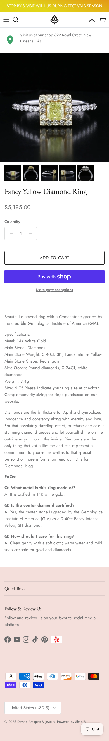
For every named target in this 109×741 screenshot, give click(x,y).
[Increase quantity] (32, 233)
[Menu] (6, 19)
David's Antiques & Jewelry (36, 721)
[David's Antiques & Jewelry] (54, 20)
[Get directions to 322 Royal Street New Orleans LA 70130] (10, 40)
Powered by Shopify (71, 721)
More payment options (54, 289)
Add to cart (54, 258)
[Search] (18, 19)
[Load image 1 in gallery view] (54, 107)
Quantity (12, 222)
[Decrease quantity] (10, 233)
